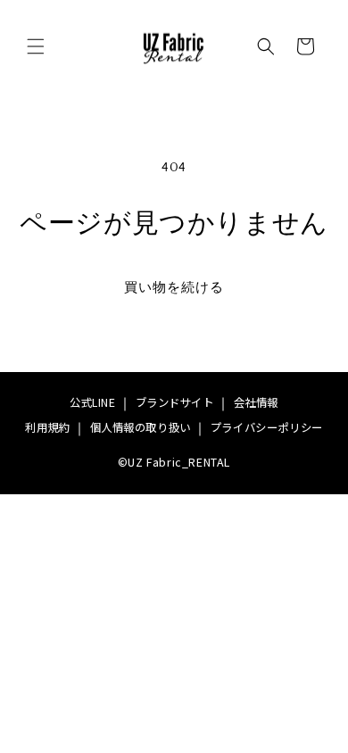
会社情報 (256, 402)
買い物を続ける (174, 287)
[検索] (266, 46)
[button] (35, 46)
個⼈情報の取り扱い (140, 427)
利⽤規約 (47, 427)
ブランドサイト (175, 402)
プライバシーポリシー (267, 427)
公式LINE (93, 402)
